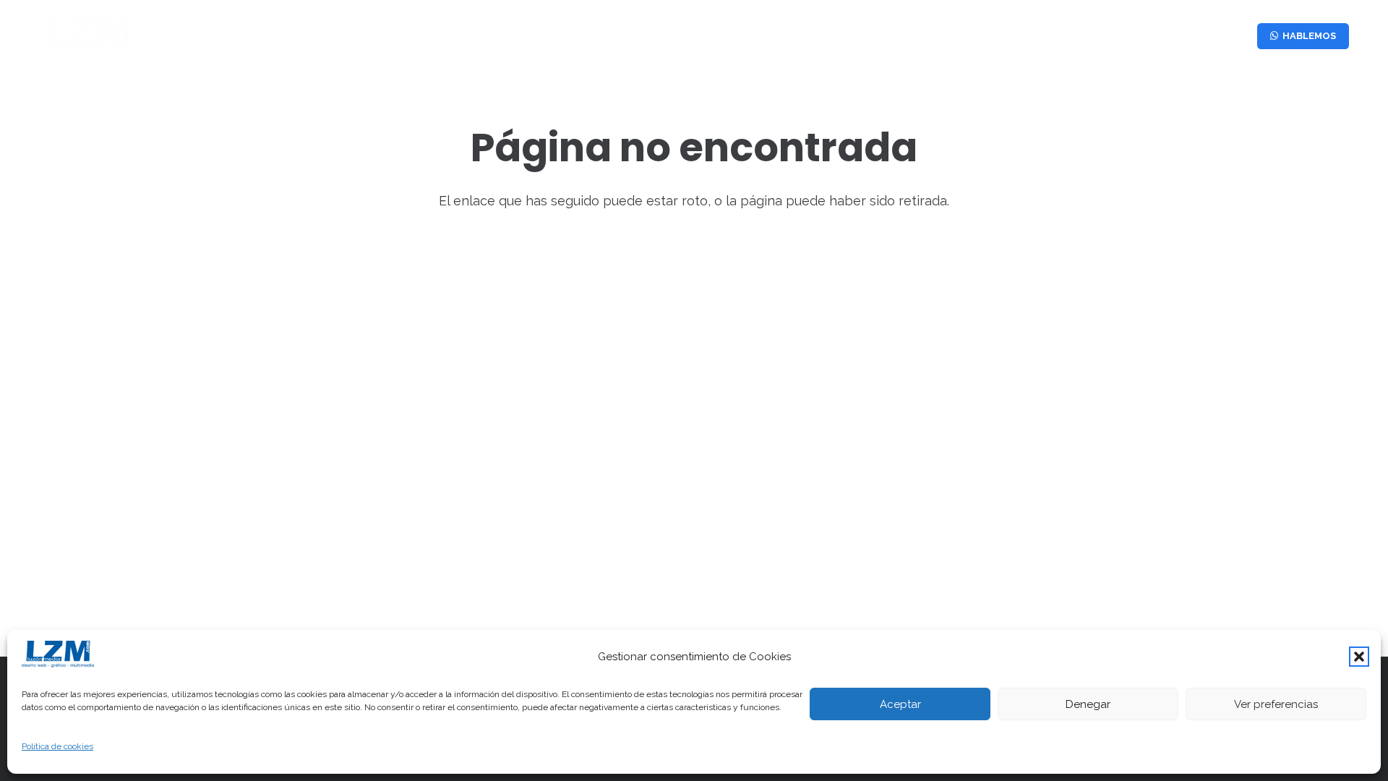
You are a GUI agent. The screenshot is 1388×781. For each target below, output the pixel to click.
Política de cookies (57, 746)
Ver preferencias (1276, 704)
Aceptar (900, 704)
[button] (1359, 656)
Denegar (1088, 704)
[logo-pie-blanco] (87, 36)
